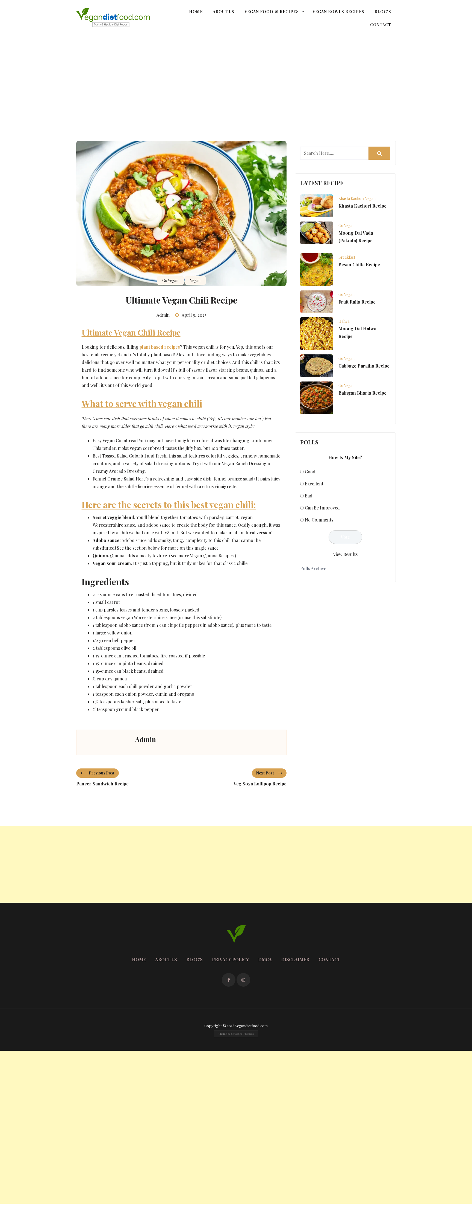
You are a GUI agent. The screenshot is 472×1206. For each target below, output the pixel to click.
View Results (345, 554)
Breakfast (346, 257)
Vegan (195, 280)
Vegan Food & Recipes (271, 11)
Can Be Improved (322, 508)
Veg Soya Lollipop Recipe (260, 783)
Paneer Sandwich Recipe (102, 783)
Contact (380, 24)
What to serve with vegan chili (142, 403)
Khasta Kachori (351, 198)
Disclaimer (295, 959)
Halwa (343, 321)
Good (310, 471)
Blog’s (382, 11)
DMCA (265, 959)
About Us (223, 11)
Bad (308, 496)
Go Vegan (170, 280)
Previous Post (101, 773)
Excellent (314, 484)
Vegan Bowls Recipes (338, 11)
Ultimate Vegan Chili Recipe (131, 332)
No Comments (319, 520)
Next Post (265, 773)
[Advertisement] (236, 78)
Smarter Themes (242, 1034)
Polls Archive (313, 568)
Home (196, 11)
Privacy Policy (230, 959)
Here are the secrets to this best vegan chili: (169, 504)
